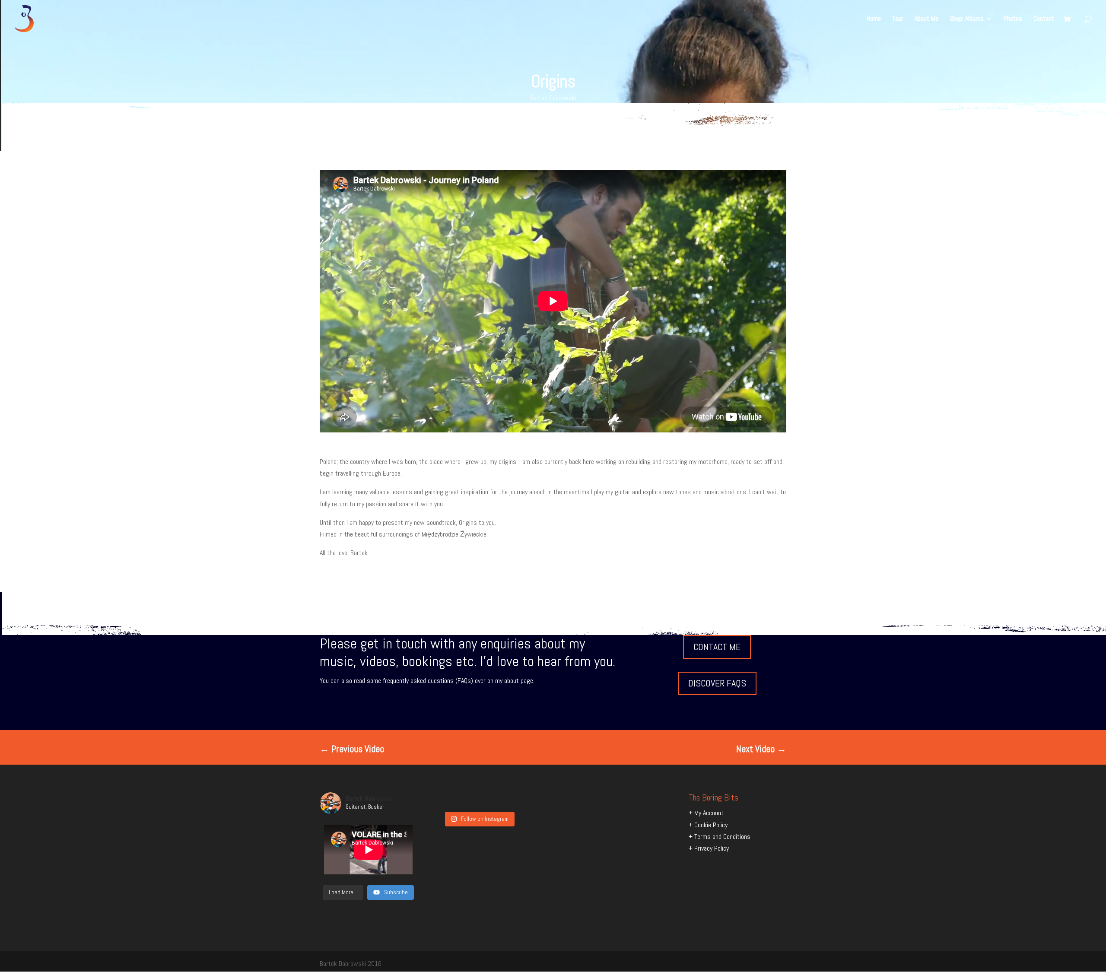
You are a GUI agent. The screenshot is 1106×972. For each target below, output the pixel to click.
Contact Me (717, 647)
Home (874, 19)
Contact (1043, 19)
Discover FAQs (717, 683)
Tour (897, 19)
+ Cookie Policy (708, 824)
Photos (1013, 19)
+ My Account (706, 812)
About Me (926, 19)
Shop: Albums (967, 19)
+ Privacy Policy (709, 848)
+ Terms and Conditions (719, 836)
